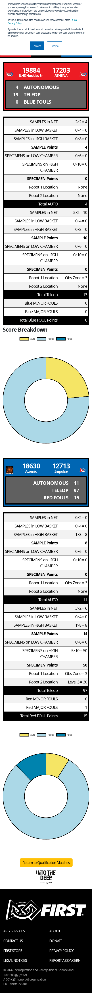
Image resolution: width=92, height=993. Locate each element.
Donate (55, 940)
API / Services (14, 931)
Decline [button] (55, 46)
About (54, 931)
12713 (61, 465)
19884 (31, 70)
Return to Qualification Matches (46, 862)
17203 (61, 70)
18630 (31, 465)
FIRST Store (12, 950)
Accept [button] (36, 46)
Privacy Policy (61, 950)
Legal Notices (15, 960)
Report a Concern (64, 960)
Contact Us (13, 940)
